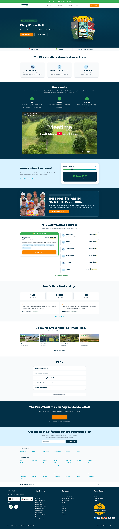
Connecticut (22, 465)
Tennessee (90, 462)
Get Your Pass (94, 5)
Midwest (33, 451)
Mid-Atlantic (23, 451)
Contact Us (96, 496)
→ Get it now (68, 1)
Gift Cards (64, 504)
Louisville (45, 476)
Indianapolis (23, 476)
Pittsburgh (22, 478)
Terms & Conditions (108, 525)
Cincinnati (56, 473)
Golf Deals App (69, 5)
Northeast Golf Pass (39, 508)
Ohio (21, 460)
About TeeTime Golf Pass (27, 484)
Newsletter (64, 508)
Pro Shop (64, 510)
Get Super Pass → (39, 252)
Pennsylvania (34, 460)
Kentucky (79, 460)
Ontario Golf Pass (39, 510)
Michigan (45, 460)
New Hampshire (57, 465)
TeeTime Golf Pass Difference (68, 498)
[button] (59, 368)
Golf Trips (64, 514)
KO (98, 500)
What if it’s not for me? (41, 387)
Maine (67, 465)
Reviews (63, 512)
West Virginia (68, 460)
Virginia (56, 460)
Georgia (33, 465)
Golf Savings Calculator (40, 514)
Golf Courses (50, 5)
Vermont (45, 465)
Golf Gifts (64, 502)
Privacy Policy (100, 525)
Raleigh (33, 478)
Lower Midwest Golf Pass (40, 504)
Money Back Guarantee (67, 496)
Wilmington (45, 478)
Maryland (45, 462)
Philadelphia (91, 476)
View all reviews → (59, 316)
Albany (21, 473)
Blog (77, 5)
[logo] (20, 491)
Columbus (79, 473)
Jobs (63, 506)
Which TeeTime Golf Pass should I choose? (46, 382)
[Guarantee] (102, 509)
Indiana (90, 460)
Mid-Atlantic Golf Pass (40, 500)
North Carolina (69, 462)
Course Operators (65, 500)
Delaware (56, 462)
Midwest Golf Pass (39, 502)
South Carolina (80, 462)
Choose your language (98, 498)
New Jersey (34, 462)
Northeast (68, 451)
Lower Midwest (57, 451)
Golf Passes (59, 5)
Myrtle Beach (57, 476)
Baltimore (34, 473)
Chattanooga (46, 473)
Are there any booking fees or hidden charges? (47, 378)
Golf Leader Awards (39, 518)
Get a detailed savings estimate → (28, 178)
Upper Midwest (46, 451)
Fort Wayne (90, 473)
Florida (78, 465)
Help (95, 494)
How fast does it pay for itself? (43, 373)
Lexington (34, 476)
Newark (78, 476)
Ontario (78, 451)
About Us (64, 494)
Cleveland (68, 473)
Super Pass (37, 498)
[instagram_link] (16, 507)
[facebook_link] (11, 507)
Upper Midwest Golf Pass (40, 506)
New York (22, 462)
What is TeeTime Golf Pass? (42, 368)
